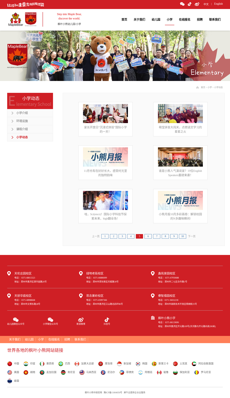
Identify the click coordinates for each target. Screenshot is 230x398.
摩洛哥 (108, 363)
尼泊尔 (111, 372)
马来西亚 (91, 372)
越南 (32, 372)
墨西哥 (50, 363)
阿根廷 (148, 372)
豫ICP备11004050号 (113, 392)
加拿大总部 (87, 363)
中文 (206, 4)
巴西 (67, 363)
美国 (16, 372)
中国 (16, 363)
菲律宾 (130, 372)
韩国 (144, 363)
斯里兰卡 (163, 363)
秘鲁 (166, 372)
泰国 (16, 380)
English (218, 3)
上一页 (96, 236)
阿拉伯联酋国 (205, 363)
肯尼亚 (71, 372)
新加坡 (127, 363)
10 (182, 236)
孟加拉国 (51, 372)
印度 (32, 363)
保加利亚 (185, 372)
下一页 (192, 236)
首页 (124, 19)
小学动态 (218, 87)
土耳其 (183, 363)
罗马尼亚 (206, 372)
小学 (210, 87)
